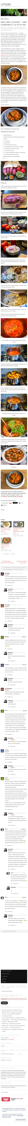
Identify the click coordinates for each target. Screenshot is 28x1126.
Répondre (7, 574)
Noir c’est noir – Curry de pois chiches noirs (11, 1027)
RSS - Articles (5, 1092)
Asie (17, 28)
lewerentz (7, 573)
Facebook (4, 496)
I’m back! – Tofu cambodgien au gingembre (11, 1013)
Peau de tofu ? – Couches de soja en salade (11, 1023)
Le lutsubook (4, 976)
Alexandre (11, 27)
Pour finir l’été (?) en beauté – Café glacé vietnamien (13, 1017)
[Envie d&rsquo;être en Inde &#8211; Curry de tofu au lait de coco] (6, 524)
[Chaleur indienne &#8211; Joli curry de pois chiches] (6, 541)
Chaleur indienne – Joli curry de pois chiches (5, 546)
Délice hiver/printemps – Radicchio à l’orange (12, 1010)
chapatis (6, 442)
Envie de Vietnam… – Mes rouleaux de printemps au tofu (14, 1019)
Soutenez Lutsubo (5, 973)
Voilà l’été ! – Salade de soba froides (10, 1021)
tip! (5, 1099)
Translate (11, 1039)
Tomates (10, 30)
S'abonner (4, 1002)
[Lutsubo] (14, 13)
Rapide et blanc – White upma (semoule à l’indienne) (13, 1025)
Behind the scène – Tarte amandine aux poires (12, 1011)
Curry (25, 28)
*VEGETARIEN (13, 28)
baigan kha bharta (5, 55)
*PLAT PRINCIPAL (18, 27)
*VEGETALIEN (7, 28)
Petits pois (5, 30)
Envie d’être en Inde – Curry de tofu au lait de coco (6, 530)
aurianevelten (8, 688)
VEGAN (13, 553)
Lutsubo (6, 4)
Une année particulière (7, 1015)
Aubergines (21, 28)
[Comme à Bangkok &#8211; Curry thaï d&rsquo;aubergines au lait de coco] (18, 524)
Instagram (20, 496)
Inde (2, 30)
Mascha (7, 636)
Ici (20, 494)
